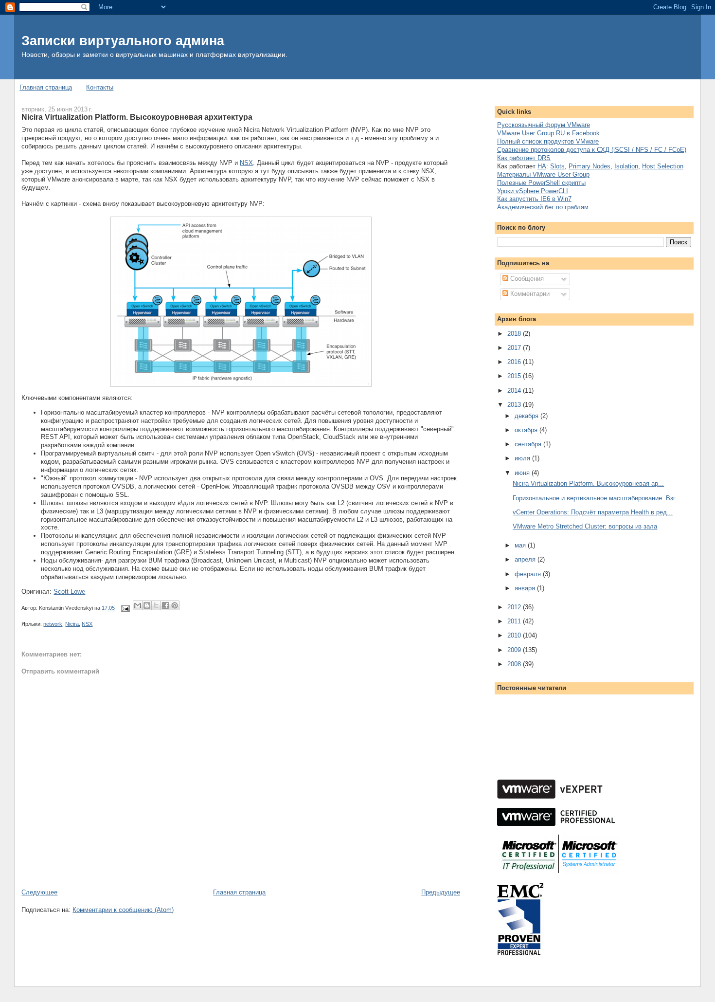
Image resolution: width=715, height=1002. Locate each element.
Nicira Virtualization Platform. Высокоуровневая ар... (588, 483)
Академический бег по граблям (543, 207)
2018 (515, 333)
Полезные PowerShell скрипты (541, 182)
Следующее (39, 892)
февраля (529, 574)
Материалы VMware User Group (543, 174)
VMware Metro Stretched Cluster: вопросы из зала (585, 526)
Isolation (626, 166)
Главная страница (45, 87)
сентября (529, 444)
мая (521, 545)
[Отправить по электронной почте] (138, 605)
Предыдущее (440, 892)
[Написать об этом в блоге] (147, 605)
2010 (515, 635)
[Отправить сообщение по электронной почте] (124, 608)
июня (523, 472)
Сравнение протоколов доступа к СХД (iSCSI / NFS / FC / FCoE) (591, 149)
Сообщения (526, 278)
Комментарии (529, 293)
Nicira (72, 624)
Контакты (99, 87)
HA (541, 166)
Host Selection (662, 166)
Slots (557, 166)
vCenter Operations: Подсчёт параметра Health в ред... (593, 512)
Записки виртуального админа (122, 40)
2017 (515, 347)
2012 (515, 607)
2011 (515, 621)
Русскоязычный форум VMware (543, 124)
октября (527, 430)
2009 (515, 650)
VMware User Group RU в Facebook (548, 133)
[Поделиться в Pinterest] (174, 605)
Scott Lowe (69, 591)
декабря (527, 415)
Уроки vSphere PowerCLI (532, 191)
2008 (515, 664)
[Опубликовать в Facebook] (165, 605)
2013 (515, 404)
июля (523, 458)
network (52, 624)
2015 (515, 376)
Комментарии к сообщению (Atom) (123, 909)
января (526, 588)
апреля (526, 559)
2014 (515, 390)
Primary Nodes (589, 166)
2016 (515, 361)
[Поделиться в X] (156, 605)
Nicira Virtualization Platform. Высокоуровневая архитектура (136, 116)
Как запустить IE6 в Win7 (534, 198)
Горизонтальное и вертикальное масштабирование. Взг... (596, 498)
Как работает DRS (524, 158)
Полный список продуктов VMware (548, 141)
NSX (246, 162)
